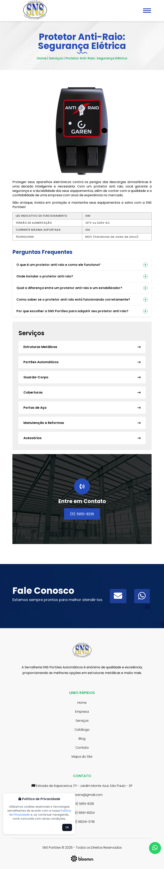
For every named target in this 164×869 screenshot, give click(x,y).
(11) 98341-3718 (83, 821)
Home (41, 58)
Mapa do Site (82, 756)
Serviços (55, 58)
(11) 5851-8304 (84, 812)
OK (67, 827)
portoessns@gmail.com (84, 794)
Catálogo (82, 729)
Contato (82, 747)
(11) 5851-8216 (82, 513)
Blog (82, 738)
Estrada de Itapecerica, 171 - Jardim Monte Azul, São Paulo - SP (83, 785)
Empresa (82, 711)
